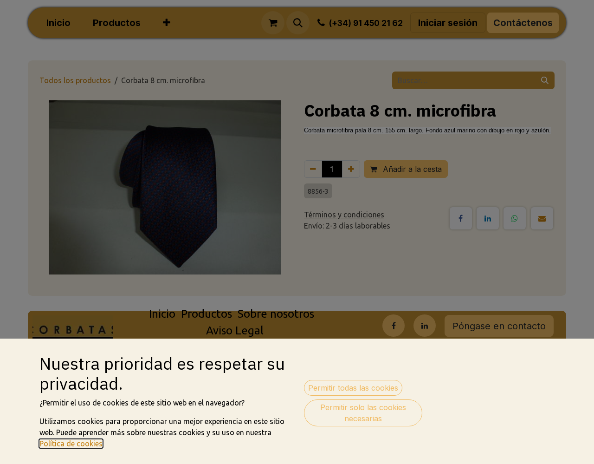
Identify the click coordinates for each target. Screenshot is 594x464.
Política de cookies (71, 443)
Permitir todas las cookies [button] (353, 387)
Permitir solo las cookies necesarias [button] (363, 413)
